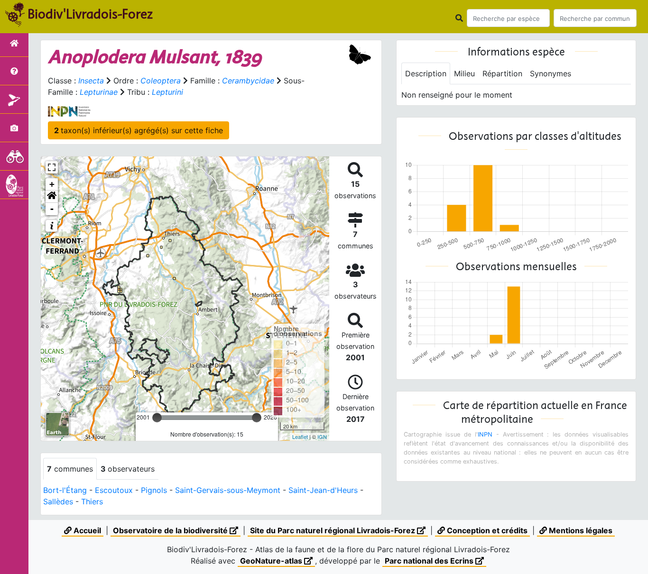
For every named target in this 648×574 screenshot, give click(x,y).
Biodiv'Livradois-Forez (90, 13)
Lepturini (167, 92)
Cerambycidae (248, 80)
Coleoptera (160, 80)
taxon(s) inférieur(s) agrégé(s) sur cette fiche (138, 130)
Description (425, 73)
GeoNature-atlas (272, 560)
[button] (52, 197)
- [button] (52, 209)
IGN (322, 436)
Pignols (154, 490)
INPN (485, 434)
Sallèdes (58, 501)
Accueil (86, 530)
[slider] (157, 417)
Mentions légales (579, 530)
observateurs (128, 469)
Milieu (464, 73)
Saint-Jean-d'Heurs (323, 490)
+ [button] (52, 184)
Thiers (92, 501)
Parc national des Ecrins (430, 560)
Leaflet (300, 436)
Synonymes (550, 73)
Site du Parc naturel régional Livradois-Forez (333, 530)
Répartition (502, 73)
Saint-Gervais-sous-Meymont (227, 490)
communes (70, 469)
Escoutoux (114, 490)
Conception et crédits (486, 530)
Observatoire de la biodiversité (171, 530)
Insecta (91, 80)
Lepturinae (99, 92)
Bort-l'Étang (65, 490)
